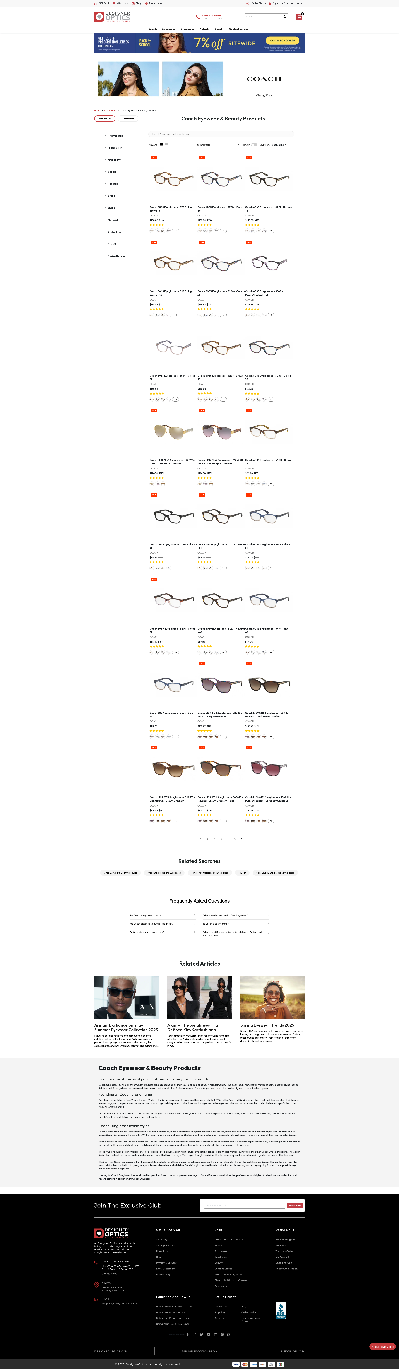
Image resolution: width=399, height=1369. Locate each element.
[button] (157, 224)
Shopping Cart (284, 1262)
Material (113, 219)
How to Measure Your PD (170, 1312)
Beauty (219, 28)
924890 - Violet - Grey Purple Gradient (157, 484)
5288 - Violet (157, 231)
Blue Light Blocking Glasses (231, 1280)
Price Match (282, 1245)
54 (235, 839)
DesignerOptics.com (140, 1364)
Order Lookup (249, 1312)
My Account (282, 1257)
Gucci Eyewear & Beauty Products (120, 872)
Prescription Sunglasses (228, 1274)
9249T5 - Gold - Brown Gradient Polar (163, 484)
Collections (110, 110)
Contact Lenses (238, 28)
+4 (271, 484)
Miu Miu (242, 872)
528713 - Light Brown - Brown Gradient (211, 737)
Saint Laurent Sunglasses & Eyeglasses (275, 872)
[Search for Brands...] (291, 134)
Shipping (220, 1312)
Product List (104, 118)
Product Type (115, 135)
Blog (159, 1257)
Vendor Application (287, 1268)
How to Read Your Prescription (174, 1306)
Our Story (162, 1239)
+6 (223, 736)
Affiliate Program (286, 1239)
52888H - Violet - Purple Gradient (199, 737)
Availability (114, 159)
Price (112, 243)
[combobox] (266, 16)
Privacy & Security (166, 1262)
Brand (111, 195)
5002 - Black (253, 484)
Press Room (163, 1251)
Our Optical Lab (165, 1245)
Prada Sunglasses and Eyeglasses (164, 872)
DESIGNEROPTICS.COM (111, 1351)
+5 (176, 230)
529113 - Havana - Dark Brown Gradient (205, 737)
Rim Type (113, 183)
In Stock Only (244, 145)
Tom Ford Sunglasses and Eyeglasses (209, 872)
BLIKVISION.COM (292, 1351)
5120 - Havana (258, 484)
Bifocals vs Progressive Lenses (173, 1318)
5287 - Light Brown (152, 231)
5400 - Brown (247, 484)
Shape (111, 207)
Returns (219, 1318)
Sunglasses (221, 1251)
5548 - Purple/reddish (168, 231)
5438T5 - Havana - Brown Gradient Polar (216, 737)
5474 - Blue (264, 484)
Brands (219, 1245)
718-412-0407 (212, 15)
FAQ (243, 1306)
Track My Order (284, 1251)
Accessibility (163, 1274)
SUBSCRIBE (295, 1205)
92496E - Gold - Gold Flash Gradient (152, 484)
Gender (112, 171)
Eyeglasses (221, 1257)
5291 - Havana (163, 231)
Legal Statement (165, 1268)
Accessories (221, 1286)
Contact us (221, 1306)
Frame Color (115, 147)
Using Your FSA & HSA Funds (172, 1324)
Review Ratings (116, 255)
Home (97, 110)
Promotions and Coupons (229, 1239)
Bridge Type (114, 231)
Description (128, 118)
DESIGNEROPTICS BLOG (199, 1351)
